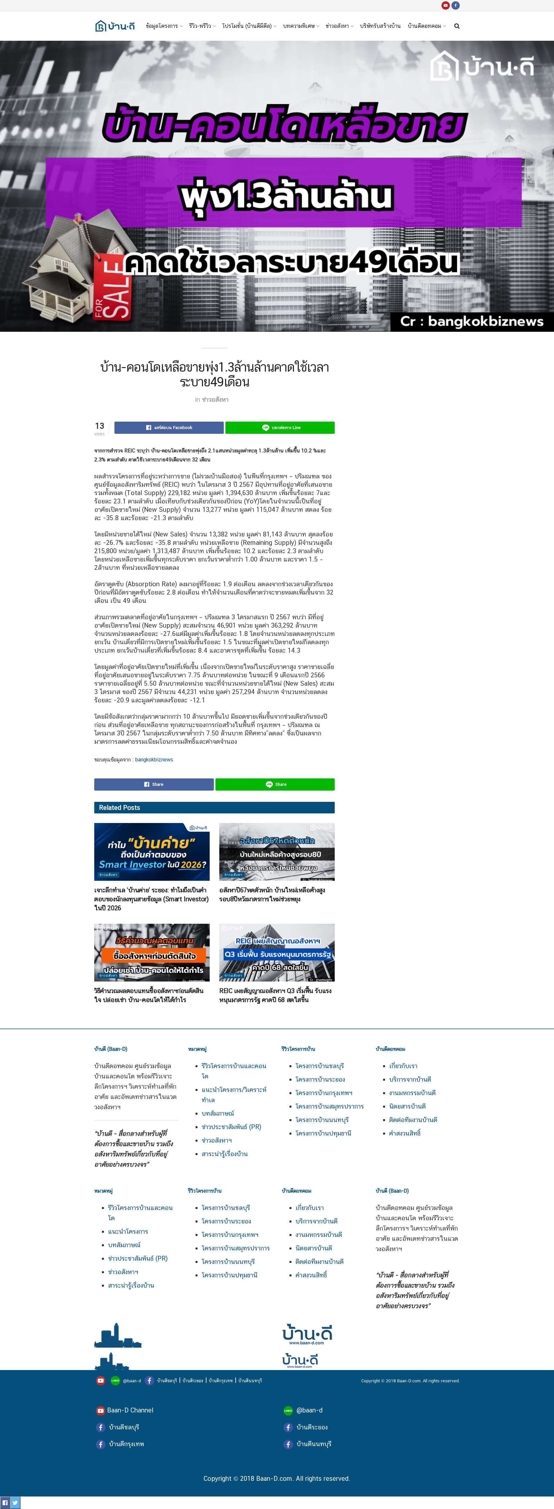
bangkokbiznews (153, 760)
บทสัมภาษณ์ (218, 1113)
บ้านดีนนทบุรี (250, 1380)
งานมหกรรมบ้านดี (412, 1093)
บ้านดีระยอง (192, 1380)
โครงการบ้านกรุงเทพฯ (324, 1093)
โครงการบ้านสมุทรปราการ (330, 1106)
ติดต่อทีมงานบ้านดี (413, 1120)
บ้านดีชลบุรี (166, 1380)
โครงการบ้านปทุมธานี (323, 1133)
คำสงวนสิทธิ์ (405, 1133)
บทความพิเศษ (299, 26)
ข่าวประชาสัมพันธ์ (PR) (231, 1127)
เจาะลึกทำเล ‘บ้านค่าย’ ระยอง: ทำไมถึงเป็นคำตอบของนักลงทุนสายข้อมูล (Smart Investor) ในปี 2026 (151, 899)
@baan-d (132, 1380)
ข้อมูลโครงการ (162, 26)
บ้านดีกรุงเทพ (221, 1380)
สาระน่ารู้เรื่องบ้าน (225, 1154)
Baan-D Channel (130, 1410)
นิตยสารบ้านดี (407, 1106)
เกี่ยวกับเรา (403, 1066)
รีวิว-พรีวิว (200, 26)
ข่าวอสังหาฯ (217, 1140)
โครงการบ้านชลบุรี (320, 1066)
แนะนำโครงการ (128, 1231)
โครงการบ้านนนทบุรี (322, 1120)
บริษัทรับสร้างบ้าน (380, 26)
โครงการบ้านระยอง (320, 1079)
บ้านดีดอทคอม (424, 26)
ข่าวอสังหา (337, 26)
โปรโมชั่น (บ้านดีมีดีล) (247, 26)
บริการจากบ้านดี (410, 1079)
